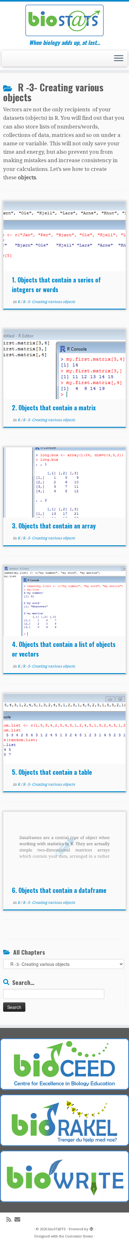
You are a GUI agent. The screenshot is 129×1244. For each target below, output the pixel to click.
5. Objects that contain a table (52, 772)
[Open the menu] (118, 58)
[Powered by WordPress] (91, 1228)
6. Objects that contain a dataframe (59, 890)
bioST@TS (57, 1229)
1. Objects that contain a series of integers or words (56, 284)
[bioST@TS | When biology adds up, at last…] (64, 20)
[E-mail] (18, 1219)
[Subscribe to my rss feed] (10, 1219)
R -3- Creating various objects (49, 302)
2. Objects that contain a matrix (54, 407)
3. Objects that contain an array (54, 525)
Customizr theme (79, 1236)
